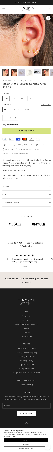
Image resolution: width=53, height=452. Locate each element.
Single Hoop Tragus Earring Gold (23, 81)
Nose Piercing (26, 385)
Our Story (26, 320)
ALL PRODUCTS (6, 81)
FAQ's (26, 328)
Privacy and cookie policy (26, 352)
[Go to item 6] (45, 72)
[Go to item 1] (5, 72)
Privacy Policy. (11, 436)
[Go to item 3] (21, 72)
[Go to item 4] (29, 72)
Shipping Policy (26, 361)
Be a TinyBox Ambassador (26, 324)
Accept (25, 440)
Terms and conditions (26, 348)
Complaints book (26, 369)
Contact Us (26, 316)
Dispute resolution (26, 365)
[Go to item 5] (37, 71)
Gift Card (26, 332)
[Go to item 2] (13, 72)
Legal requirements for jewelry (26, 373)
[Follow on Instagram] (26, 423)
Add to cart (26, 131)
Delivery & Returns (26, 356)
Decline (25, 444)
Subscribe (26, 414)
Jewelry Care (26, 336)
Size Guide (46, 105)
